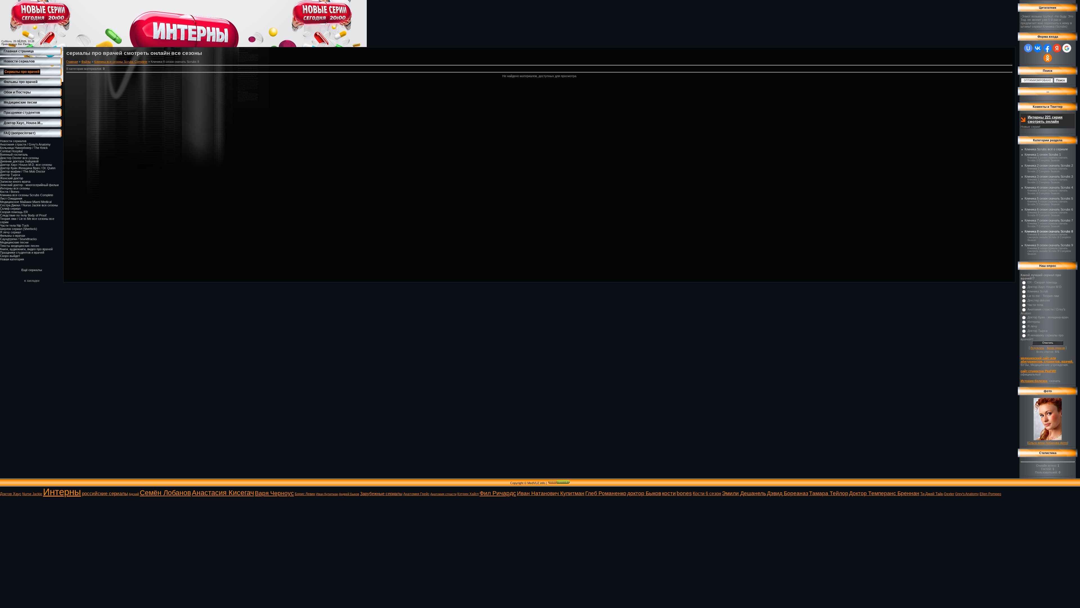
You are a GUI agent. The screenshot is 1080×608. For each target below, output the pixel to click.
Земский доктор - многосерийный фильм (29, 185)
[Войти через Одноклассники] (1047, 58)
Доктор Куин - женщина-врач (1047, 317)
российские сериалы (105, 493)
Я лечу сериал (10, 232)
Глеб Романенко (605, 493)
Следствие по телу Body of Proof (23, 215)
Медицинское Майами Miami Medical (25, 202)
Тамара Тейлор (828, 493)
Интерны (1033, 321)
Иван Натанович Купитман (550, 493)
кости (669, 493)
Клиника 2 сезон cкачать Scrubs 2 (1049, 165)
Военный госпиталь (14, 154)
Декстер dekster (1038, 300)
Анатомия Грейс (416, 494)
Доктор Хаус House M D (1044, 287)
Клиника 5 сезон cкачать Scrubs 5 (1049, 198)
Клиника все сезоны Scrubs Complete (26, 195)
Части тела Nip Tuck (14, 225)
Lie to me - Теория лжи (1043, 296)
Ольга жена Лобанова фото (1047, 442)
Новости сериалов (13, 141)
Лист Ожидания (11, 198)
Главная (72, 61)
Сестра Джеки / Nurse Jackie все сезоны (29, 205)
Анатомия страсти (443, 494)
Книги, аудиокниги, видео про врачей (26, 249)
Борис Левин (305, 494)
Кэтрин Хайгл (468, 494)
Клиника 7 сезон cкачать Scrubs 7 (1049, 220)
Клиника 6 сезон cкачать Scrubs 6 (1049, 209)
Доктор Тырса (10, 174)
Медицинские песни (14, 242)
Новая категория (12, 259)
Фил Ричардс (498, 493)
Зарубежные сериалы (381, 493)
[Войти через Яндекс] (1057, 48)
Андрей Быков (349, 494)
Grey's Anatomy (967, 494)
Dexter (949, 494)
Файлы (86, 61)
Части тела (1035, 305)
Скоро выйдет (10, 256)
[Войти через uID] (1028, 48)
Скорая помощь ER (14, 212)
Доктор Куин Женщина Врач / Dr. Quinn (27, 168)
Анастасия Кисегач (223, 493)
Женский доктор (11, 178)
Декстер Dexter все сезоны (19, 158)
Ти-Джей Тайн (931, 494)
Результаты (1037, 348)
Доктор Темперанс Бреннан (884, 493)
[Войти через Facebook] (1047, 48)
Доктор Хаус (10, 494)
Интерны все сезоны (15, 188)
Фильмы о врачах (12, 235)
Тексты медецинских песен (19, 245)
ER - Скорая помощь (1042, 282)
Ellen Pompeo (990, 494)
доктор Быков (644, 493)
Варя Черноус (274, 493)
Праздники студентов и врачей (22, 252)
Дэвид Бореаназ (787, 493)
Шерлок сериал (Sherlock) (18, 229)
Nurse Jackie (32, 494)
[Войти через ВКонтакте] (1038, 48)
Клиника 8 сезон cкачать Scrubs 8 (1049, 231)
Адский (134, 494)
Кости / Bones (9, 191)
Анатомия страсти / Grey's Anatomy (25, 144)
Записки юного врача (15, 181)
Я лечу (1032, 326)
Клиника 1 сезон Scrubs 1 (1043, 154)
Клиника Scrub (1037, 291)
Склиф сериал (10, 208)
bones (684, 493)
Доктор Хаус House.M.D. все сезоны (26, 164)
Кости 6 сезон (707, 493)
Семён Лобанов (165, 493)
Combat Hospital (11, 151)
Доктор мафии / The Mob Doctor (22, 171)
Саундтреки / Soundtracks (18, 239)
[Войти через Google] (1066, 48)
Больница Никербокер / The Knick (24, 147)
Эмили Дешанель (744, 493)
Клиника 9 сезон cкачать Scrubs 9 (1049, 245)
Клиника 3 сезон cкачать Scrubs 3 (1049, 176)
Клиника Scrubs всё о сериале (1046, 149)
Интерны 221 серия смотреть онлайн (1045, 119)
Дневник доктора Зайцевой (19, 161)
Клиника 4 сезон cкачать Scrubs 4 (1049, 187)
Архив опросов (1056, 348)
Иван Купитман (327, 494)
